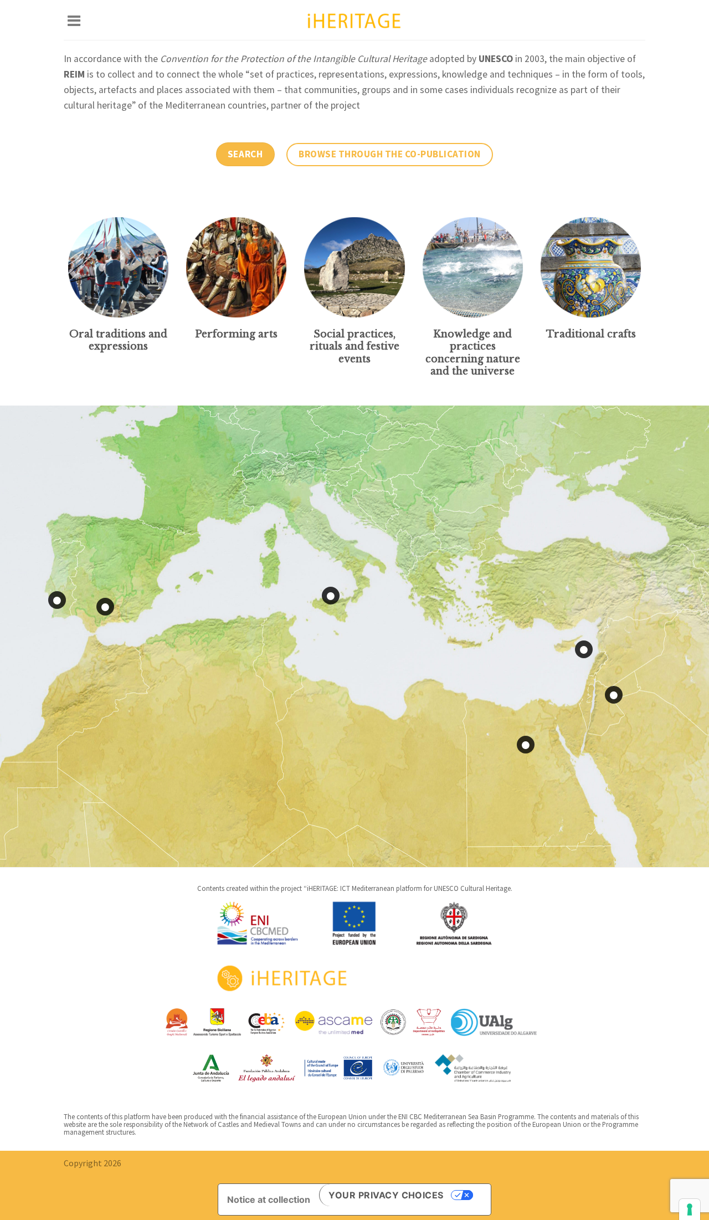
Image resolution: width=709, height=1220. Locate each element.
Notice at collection (268, 1199)
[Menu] (74, 20)
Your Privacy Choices (386, 1195)
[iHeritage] (354, 19)
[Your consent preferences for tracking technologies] (689, 1209)
